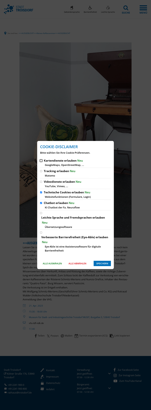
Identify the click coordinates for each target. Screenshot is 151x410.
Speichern (102, 263)
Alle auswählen (52, 263)
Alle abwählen (77, 263)
